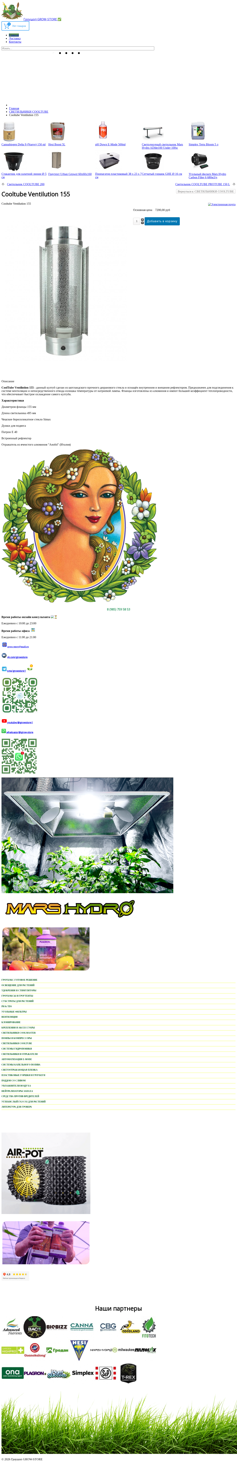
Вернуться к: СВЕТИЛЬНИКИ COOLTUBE (206, 191)
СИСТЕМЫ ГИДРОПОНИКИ (16, 1048)
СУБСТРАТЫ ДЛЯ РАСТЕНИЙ (17, 1001)
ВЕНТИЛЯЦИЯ (9, 1017)
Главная (14, 35)
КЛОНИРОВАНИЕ (11, 1022)
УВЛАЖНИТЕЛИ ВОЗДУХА (16, 1085)
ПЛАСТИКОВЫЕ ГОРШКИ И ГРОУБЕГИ (23, 1075)
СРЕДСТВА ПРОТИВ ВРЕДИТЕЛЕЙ (20, 1096)
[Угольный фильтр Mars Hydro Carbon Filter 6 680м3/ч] (200, 170)
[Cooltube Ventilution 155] (66, 375)
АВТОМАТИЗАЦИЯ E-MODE (16, 1059)
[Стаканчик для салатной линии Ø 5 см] (14, 170)
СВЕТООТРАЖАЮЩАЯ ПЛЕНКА (19, 1070)
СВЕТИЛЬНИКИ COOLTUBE (16, 1043)
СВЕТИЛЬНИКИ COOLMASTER (18, 1033)
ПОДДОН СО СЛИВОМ (13, 1080)
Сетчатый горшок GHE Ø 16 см (162, 173)
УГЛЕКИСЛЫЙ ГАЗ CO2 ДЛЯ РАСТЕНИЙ (23, 1101)
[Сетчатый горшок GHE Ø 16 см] (153, 170)
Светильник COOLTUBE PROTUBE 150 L (202, 184)
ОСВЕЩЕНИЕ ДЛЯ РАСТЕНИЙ (17, 985)
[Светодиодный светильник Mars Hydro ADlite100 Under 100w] (153, 141)
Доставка (15, 38)
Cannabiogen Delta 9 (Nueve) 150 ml (23, 144)
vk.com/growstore (17, 657)
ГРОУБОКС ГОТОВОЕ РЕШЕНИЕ (19, 980)
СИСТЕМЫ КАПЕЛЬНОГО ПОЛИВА (20, 1064)
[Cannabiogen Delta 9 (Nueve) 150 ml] (8, 141)
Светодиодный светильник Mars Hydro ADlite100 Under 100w (162, 146)
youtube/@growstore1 (20, 722)
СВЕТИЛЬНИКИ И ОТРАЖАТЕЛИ (19, 1054)
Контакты (15, 41)
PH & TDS (6, 1006)
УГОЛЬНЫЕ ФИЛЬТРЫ (14, 1011)
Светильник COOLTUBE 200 (25, 184)
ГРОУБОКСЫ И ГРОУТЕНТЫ (17, 996)
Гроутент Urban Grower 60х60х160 (70, 174)
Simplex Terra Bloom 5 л (203, 144)
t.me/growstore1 (16, 670)
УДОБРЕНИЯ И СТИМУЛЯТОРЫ (18, 990)
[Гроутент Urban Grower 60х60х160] (56, 170)
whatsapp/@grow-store (19, 732)
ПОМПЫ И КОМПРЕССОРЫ (16, 1038)
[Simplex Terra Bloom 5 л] (198, 141)
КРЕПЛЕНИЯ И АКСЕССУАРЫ (18, 1027)
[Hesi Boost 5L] (57, 141)
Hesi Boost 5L (56, 144)
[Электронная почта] (222, 204)
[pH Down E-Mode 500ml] (102, 141)
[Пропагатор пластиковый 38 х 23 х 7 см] (108, 170)
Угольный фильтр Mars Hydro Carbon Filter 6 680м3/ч (207, 175)
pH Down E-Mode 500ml (110, 144)
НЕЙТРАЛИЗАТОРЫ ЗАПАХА (17, 1091)
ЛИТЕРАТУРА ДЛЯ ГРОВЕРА (16, 1107)
